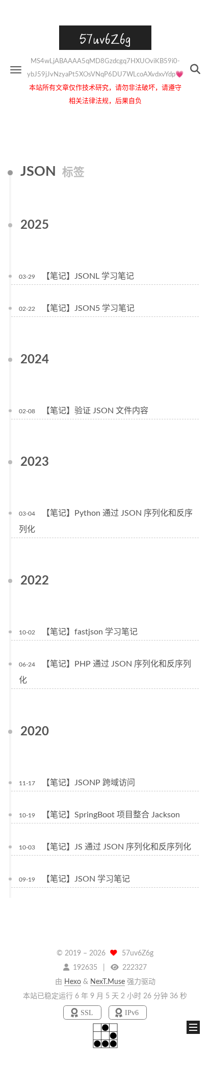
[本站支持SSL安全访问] (83, 1013)
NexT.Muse (107, 982)
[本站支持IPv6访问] (127, 1013)
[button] (16, 69)
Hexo (72, 982)
